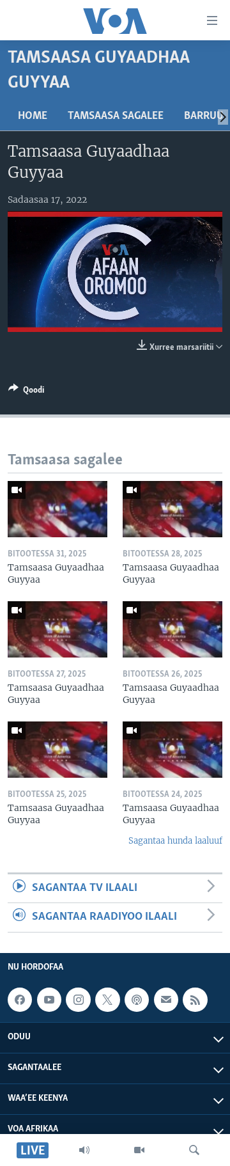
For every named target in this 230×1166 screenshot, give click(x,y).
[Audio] (84, 1150)
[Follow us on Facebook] (20, 1000)
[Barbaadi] (194, 1150)
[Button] (26, 392)
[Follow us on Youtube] (49, 1000)
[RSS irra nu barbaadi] (195, 1000)
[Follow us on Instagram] (78, 1000)
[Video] (139, 1150)
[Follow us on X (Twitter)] (107, 1000)
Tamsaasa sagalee (116, 116)
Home (32, 116)
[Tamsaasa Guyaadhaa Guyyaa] (57, 509)
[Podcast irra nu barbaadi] (137, 1000)
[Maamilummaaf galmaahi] (166, 1000)
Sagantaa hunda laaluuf (175, 840)
